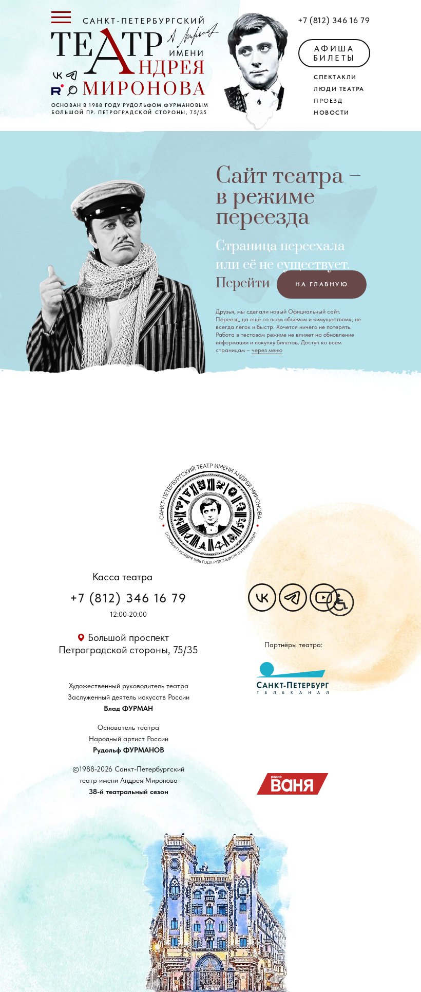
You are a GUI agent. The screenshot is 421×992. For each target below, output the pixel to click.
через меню (267, 350)
